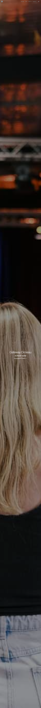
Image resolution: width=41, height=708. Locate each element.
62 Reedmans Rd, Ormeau (20, 358)
